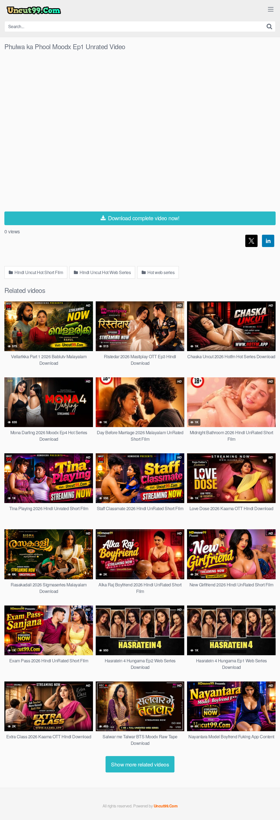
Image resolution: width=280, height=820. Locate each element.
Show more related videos (140, 764)
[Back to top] (265, 802)
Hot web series (161, 272)
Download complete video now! (143, 218)
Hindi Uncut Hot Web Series (105, 272)
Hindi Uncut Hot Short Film (38, 272)
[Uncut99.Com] (33, 10)
